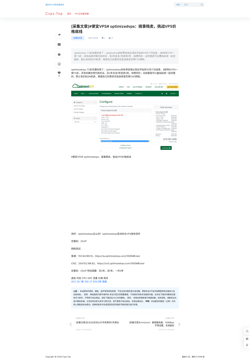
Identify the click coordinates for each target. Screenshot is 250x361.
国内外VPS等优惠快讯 (54, 4)
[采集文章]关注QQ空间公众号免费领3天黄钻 (97, 322)
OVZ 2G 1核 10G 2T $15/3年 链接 (89, 281)
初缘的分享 (77, 38)
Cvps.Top (66, 357)
